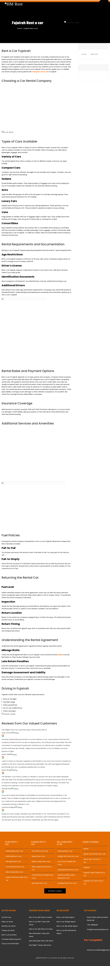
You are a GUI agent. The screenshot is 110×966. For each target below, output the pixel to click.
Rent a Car (46, 87)
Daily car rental (7, 922)
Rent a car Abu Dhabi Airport (67, 926)
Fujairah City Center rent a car (93, 882)
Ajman (86, 849)
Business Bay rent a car (14, 851)
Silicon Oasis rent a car (14, 872)
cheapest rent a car (40, 72)
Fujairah (86, 867)
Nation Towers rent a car (41, 861)
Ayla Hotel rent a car (39, 883)
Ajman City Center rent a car (94, 854)
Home (19, 28)
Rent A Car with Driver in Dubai (40, 917)
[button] (37, 822)
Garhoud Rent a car (65, 851)
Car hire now (6, 917)
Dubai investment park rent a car (17, 878)
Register (94, 54)
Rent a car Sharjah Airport (66, 922)
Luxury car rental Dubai (10, 943)
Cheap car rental (8, 930)
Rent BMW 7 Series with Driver (40, 945)
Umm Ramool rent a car (15, 867)
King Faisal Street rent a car (68, 870)
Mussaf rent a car (38, 856)
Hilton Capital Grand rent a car (42, 868)
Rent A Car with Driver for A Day (41, 929)
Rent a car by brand (9, 935)
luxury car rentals (12, 116)
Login (84, 54)
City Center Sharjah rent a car (67, 863)
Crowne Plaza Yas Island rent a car (42, 876)
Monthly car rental (8, 926)
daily (60, 655)
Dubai (53, 87)
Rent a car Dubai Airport (65, 917)
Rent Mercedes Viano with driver (41, 941)
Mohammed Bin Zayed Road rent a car (66, 876)
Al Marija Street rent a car (67, 883)
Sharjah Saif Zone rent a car (68, 856)
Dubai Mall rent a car (13, 856)
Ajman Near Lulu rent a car (92, 860)
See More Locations (55, 891)
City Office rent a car (40, 851)
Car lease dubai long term (11, 939)
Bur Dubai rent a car (13, 861)
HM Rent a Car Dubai (49, 958)
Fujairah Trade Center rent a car (94, 874)
